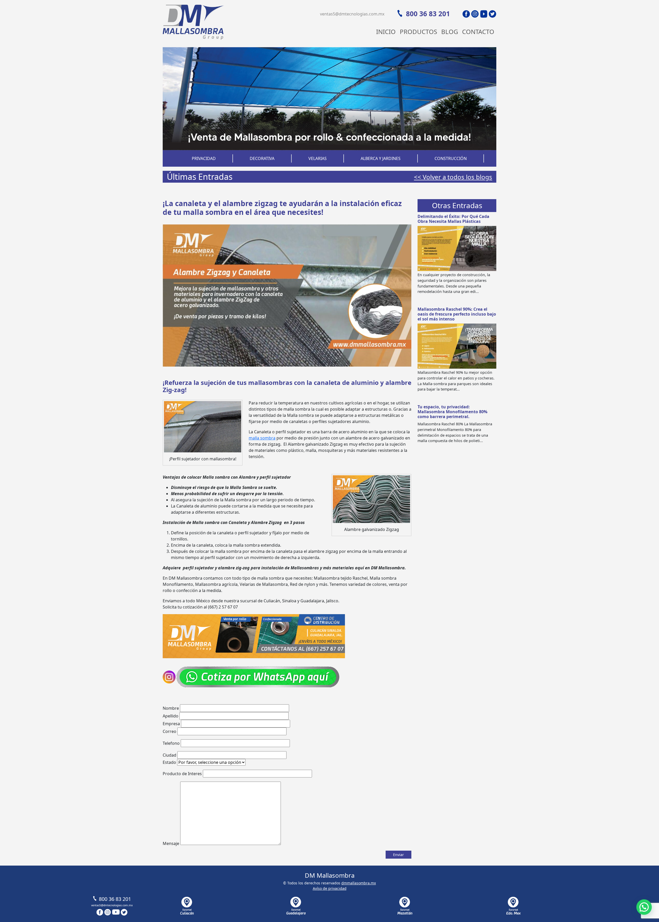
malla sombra (262, 438)
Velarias (317, 158)
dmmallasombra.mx (358, 883)
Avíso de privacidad (329, 888)
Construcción (451, 158)
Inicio (386, 31)
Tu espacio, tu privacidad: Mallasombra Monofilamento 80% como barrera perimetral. (452, 411)
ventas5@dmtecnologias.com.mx (352, 14)
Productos (418, 31)
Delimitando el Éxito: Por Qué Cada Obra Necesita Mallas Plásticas (453, 219)
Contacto (478, 31)
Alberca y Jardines (381, 158)
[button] (644, 907)
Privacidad (204, 158)
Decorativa (262, 158)
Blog (449, 31)
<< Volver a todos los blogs (453, 177)
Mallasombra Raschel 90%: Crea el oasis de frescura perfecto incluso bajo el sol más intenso (457, 314)
